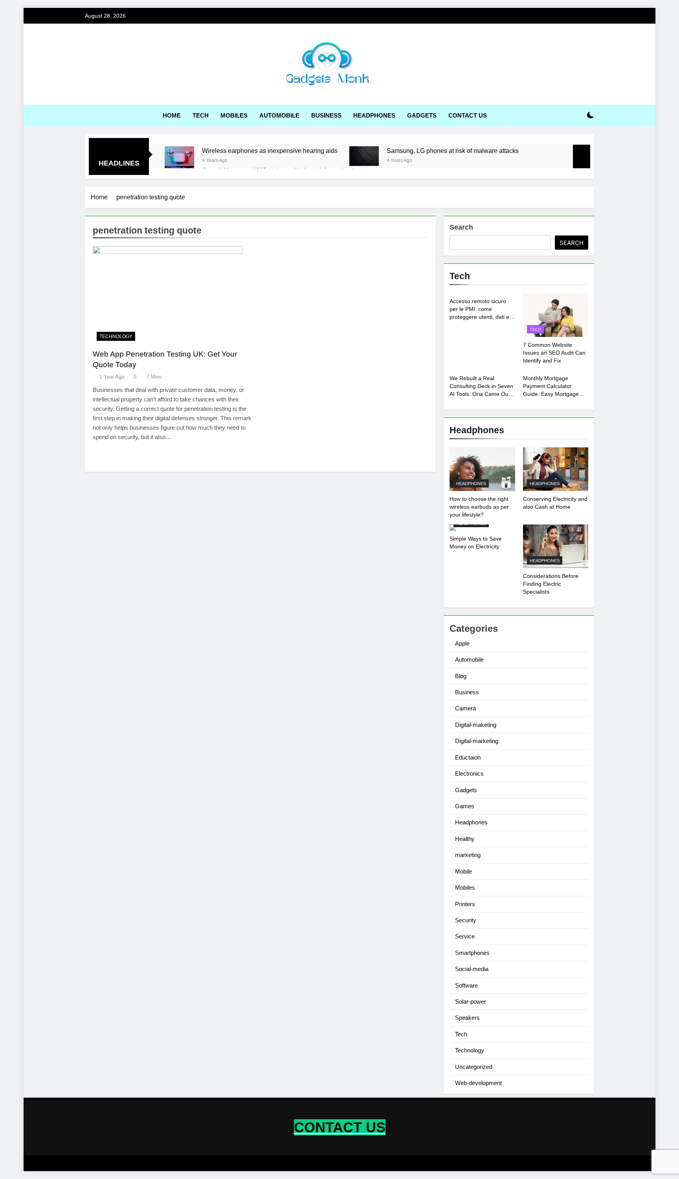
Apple (462, 643)
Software (466, 985)
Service (465, 936)
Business (326, 115)
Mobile (463, 871)
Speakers (467, 1017)
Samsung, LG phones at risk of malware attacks (453, 150)
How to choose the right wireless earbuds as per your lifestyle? (479, 507)
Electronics (469, 773)
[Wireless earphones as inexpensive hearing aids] (179, 156)
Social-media (471, 969)
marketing (468, 855)
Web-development (478, 1083)
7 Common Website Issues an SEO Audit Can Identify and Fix (554, 353)
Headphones (374, 115)
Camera (465, 708)
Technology (115, 336)
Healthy (465, 838)
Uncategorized (473, 1066)
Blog (460, 676)
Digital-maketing (475, 724)
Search (461, 227)
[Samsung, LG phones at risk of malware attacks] (364, 156)
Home (172, 115)
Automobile (279, 115)
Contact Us (467, 115)
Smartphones (472, 952)
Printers (465, 904)
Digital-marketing (476, 741)
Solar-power (470, 1001)
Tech (201, 115)
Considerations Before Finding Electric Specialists (550, 584)
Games (464, 806)
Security (465, 920)
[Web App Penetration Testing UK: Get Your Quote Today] (175, 295)
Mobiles (234, 115)
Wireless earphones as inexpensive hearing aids (270, 150)
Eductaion (468, 757)
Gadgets (422, 115)
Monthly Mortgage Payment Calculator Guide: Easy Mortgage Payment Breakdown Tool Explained (554, 394)
